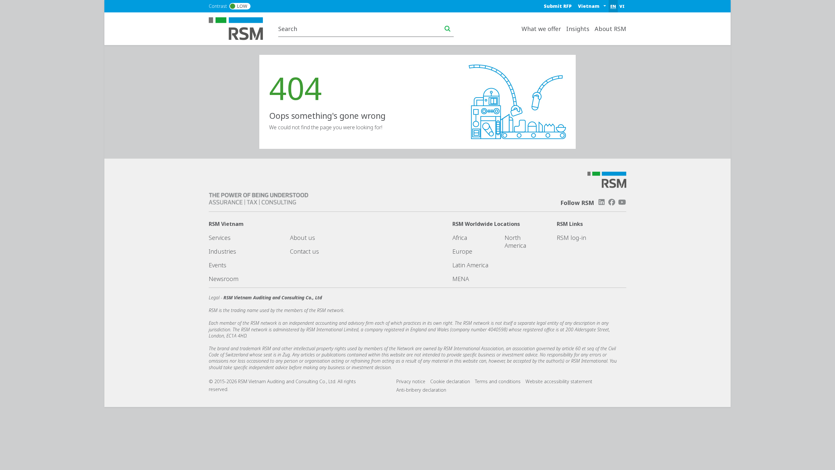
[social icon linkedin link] (601, 202)
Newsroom (223, 279)
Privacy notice (410, 381)
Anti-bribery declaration (421, 390)
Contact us (304, 251)
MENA (460, 279)
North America (515, 241)
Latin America (470, 265)
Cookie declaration (450, 381)
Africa (459, 238)
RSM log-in (571, 238)
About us (302, 238)
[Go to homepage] (240, 28)
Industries (222, 251)
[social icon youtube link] (622, 202)
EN (613, 6)
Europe (462, 251)
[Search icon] (447, 29)
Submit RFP (558, 6)
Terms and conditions (498, 381)
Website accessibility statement (558, 381)
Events (217, 265)
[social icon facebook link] (612, 202)
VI (622, 6)
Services (220, 238)
